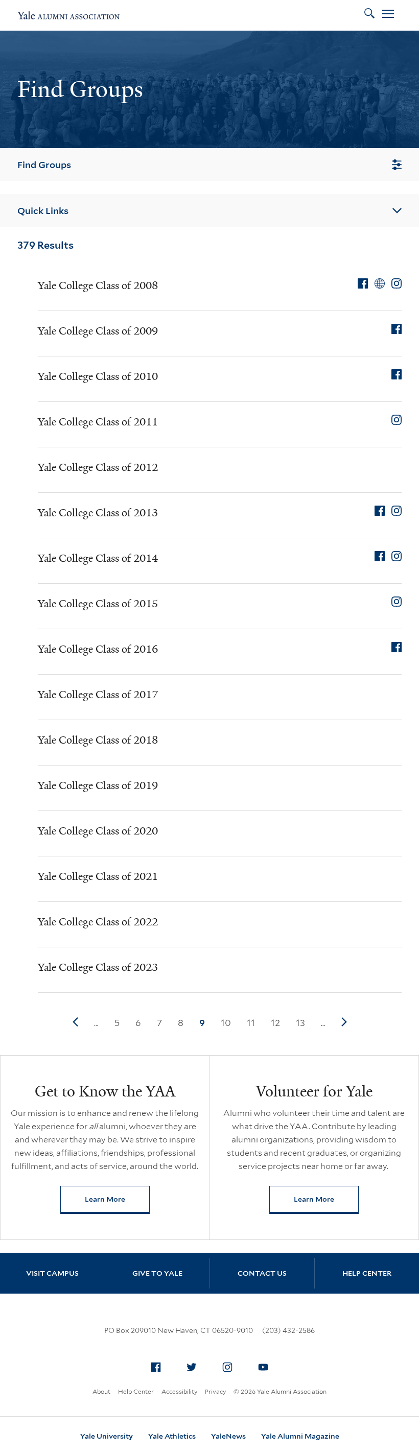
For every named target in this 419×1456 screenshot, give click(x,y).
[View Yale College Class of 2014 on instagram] (396, 556)
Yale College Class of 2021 (98, 876)
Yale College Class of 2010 (98, 376)
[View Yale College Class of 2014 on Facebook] (380, 556)
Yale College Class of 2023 (98, 967)
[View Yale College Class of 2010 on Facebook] (396, 374)
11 (251, 1022)
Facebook (156, 1367)
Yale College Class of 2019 (98, 785)
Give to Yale (157, 1273)
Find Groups (44, 164)
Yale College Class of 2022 (98, 921)
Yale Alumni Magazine (300, 1436)
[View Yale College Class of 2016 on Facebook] (396, 647)
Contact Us (262, 1273)
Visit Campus (52, 1273)
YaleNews (228, 1436)
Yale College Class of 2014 (98, 558)
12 (275, 1022)
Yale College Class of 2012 (98, 467)
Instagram (227, 1367)
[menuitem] (156, 1367)
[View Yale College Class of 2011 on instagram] (396, 420)
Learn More (117, 1201)
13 (300, 1022)
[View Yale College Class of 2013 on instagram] (396, 511)
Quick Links (42, 210)
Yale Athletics (172, 1436)
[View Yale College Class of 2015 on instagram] (396, 601)
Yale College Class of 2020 (98, 831)
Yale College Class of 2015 (98, 603)
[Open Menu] (388, 15)
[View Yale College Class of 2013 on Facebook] (380, 511)
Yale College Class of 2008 (98, 285)
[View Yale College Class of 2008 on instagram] (396, 283)
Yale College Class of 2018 (98, 740)
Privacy (215, 1391)
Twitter (191, 1367)
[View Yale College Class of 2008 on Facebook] (363, 283)
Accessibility (179, 1391)
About (101, 1391)
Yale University (106, 1436)
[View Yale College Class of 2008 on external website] (380, 283)
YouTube (263, 1367)
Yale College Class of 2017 (98, 694)
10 (226, 1022)
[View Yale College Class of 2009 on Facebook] (396, 329)
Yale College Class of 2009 (98, 331)
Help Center (366, 1273)
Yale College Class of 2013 (98, 512)
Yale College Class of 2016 (98, 649)
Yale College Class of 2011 (98, 421)
